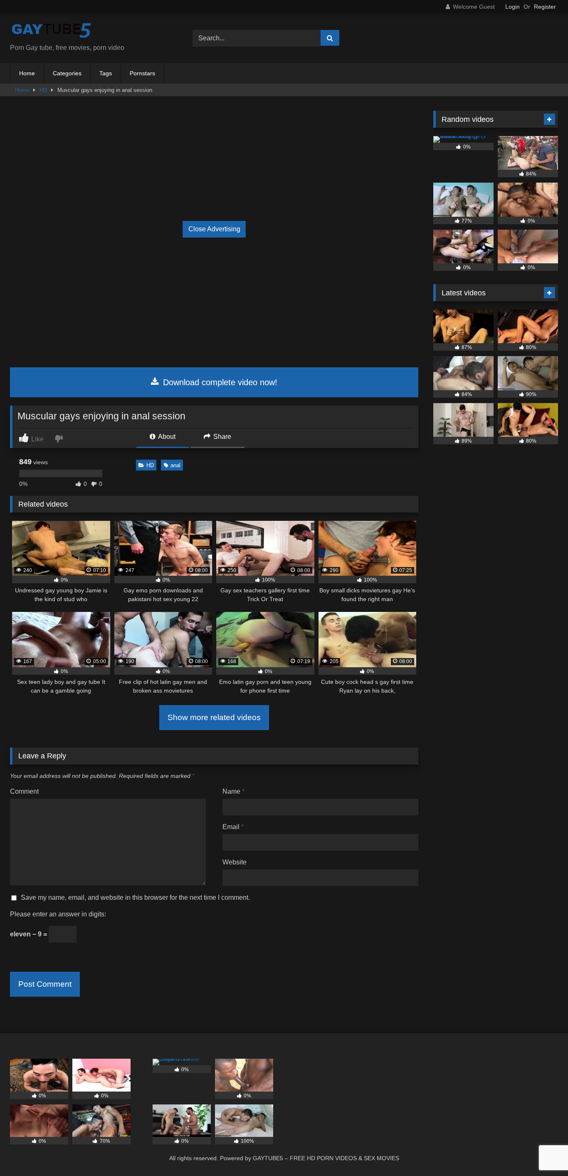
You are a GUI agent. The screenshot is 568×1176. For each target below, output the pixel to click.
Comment (24, 791)
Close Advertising (214, 229)
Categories (67, 73)
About (166, 436)
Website (234, 862)
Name (233, 791)
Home (27, 73)
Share (221, 436)
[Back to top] (542, 1151)
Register (545, 6)
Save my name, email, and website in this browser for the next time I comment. (135, 897)
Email (233, 826)
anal (175, 465)
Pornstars (142, 73)
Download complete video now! (219, 382)
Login (512, 6)
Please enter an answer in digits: (58, 914)
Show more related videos (214, 717)
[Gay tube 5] (51, 31)
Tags (105, 73)
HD (43, 90)
